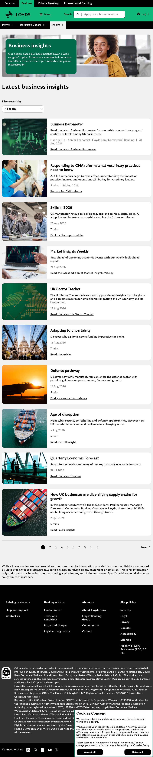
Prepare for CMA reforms (66, 191)
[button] (143, 14)
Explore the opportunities (66, 235)
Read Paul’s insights (62, 530)
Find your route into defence (68, 398)
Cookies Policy (141, 745)
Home (6, 25)
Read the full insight (63, 442)
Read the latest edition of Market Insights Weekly (81, 273)
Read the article (60, 354)
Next (144, 547)
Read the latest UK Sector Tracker (72, 314)
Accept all (90, 752)
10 (97, 547)
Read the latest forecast (65, 476)
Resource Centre (30, 25)
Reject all (137, 752)
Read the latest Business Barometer (73, 149)
